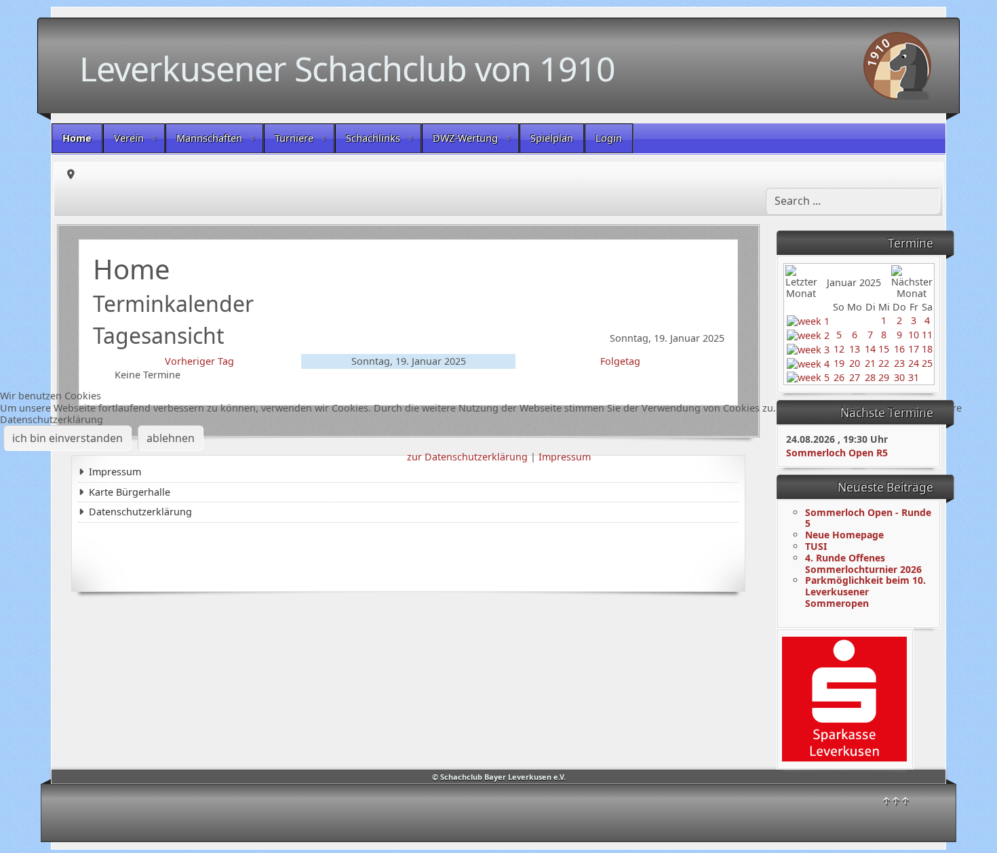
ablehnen (170, 438)
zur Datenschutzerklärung (467, 456)
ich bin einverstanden (67, 438)
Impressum (565, 456)
